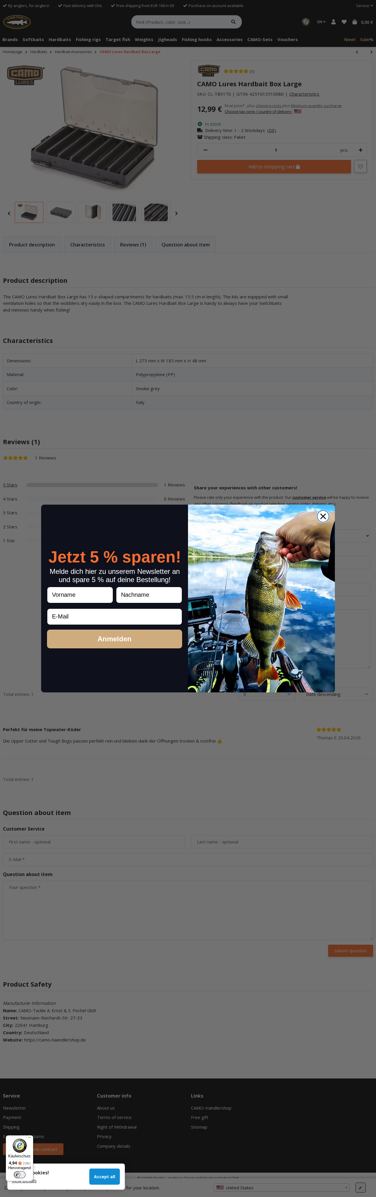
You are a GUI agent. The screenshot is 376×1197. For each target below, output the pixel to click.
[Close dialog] (323, 516)
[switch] (20, 1174)
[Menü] (29, 1138)
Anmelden (115, 639)
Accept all (104, 1176)
